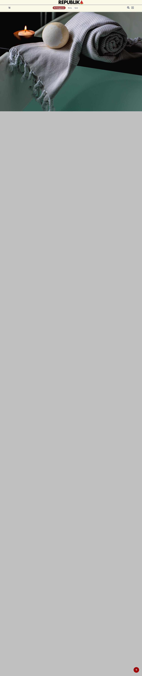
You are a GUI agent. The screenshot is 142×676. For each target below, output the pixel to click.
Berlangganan (59, 8)
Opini (76, 8)
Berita (70, 8)
